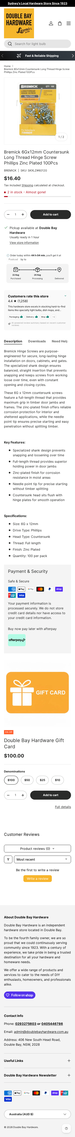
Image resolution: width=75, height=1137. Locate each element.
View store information (24, 242)
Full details (63, 807)
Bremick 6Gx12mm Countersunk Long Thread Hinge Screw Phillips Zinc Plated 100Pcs (37, 71)
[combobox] (37, 44)
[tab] (13, 341)
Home (7, 66)
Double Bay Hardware (25, 1127)
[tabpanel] (37, 453)
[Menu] (68, 23)
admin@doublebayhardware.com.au (41, 1032)
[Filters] (8, 859)
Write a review (37, 879)
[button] (59, 23)
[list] (37, 693)
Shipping (27, 185)
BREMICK (10, 170)
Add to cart (50, 214)
